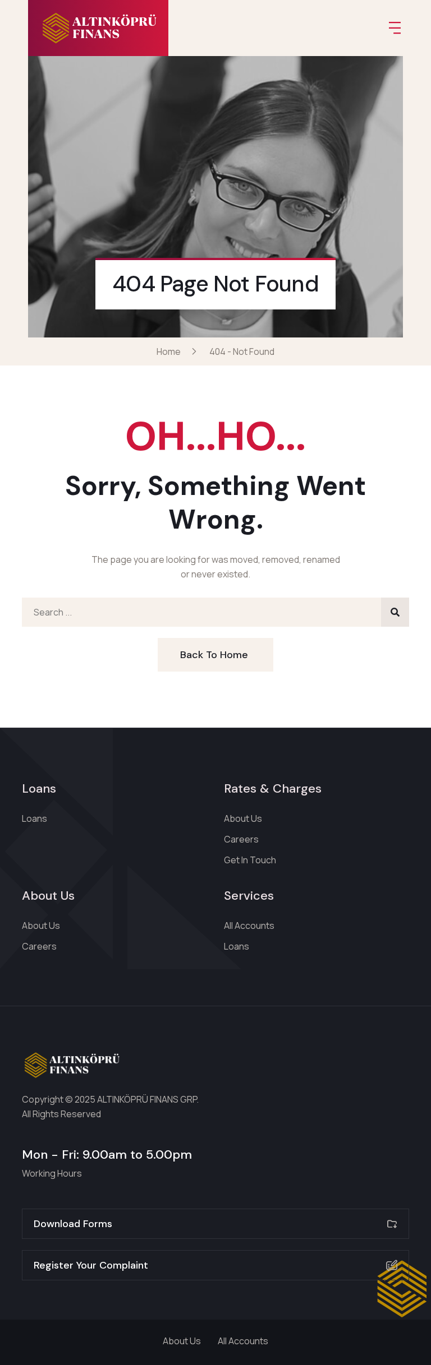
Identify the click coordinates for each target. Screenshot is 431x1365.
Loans (34, 818)
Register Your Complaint (91, 1265)
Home (170, 351)
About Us (243, 818)
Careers (241, 839)
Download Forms (73, 1223)
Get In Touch (250, 860)
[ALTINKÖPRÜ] (98, 28)
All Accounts (249, 925)
